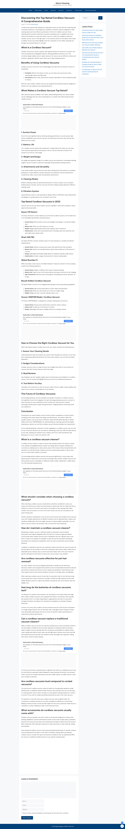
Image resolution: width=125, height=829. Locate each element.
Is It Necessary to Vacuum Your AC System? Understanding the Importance (92, 72)
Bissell (30, 10)
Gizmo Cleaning (62, 3)
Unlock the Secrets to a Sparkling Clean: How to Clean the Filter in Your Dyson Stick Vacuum (92, 37)
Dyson (46, 10)
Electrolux (53, 10)
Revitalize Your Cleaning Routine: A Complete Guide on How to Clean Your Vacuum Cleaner (92, 64)
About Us (61, 10)
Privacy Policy (78, 10)
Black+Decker (38, 10)
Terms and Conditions (90, 10)
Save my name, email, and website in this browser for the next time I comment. (46, 813)
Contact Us (69, 10)
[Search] (100, 18)
